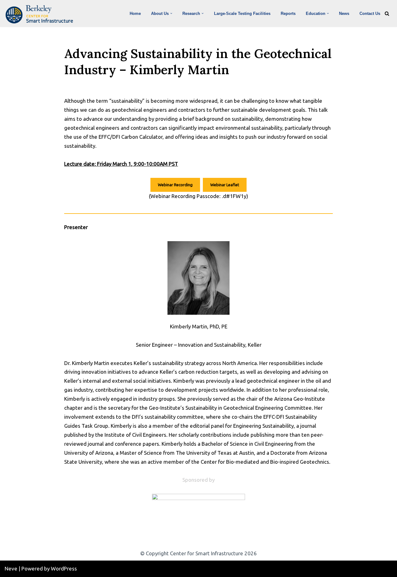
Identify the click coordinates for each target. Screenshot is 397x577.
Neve (11, 568)
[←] (40, 14)
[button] (171, 13)
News (344, 13)
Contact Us (369, 13)
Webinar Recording (175, 185)
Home (135, 13)
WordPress (64, 568)
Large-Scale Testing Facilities (242, 13)
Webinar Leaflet (224, 185)
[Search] (387, 13)
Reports (288, 13)
